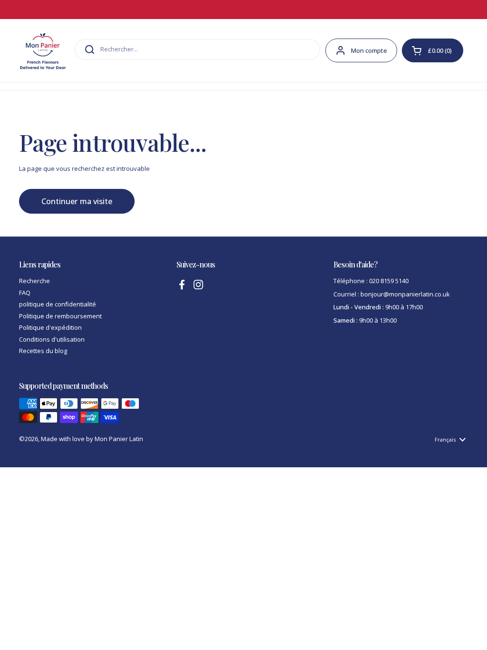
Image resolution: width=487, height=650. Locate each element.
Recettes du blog (43, 350)
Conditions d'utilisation (52, 339)
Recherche (34, 280)
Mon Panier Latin (119, 438)
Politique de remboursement (60, 316)
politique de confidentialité (57, 304)
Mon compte (369, 50)
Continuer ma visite (76, 201)
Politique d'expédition (50, 327)
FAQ (24, 292)
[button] (432, 50)
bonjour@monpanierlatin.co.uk (405, 294)
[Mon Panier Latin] (43, 50)
